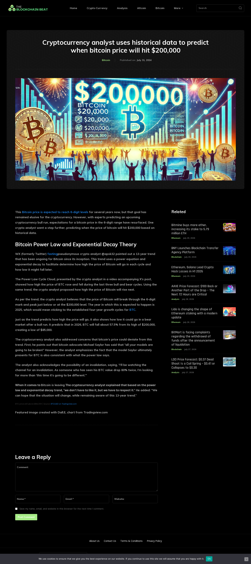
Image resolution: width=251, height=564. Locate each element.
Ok (209, 558)
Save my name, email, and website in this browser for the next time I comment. (61, 508)
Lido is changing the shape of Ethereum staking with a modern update (194, 313)
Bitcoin (106, 60)
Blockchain (176, 257)
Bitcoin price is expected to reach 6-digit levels (55, 212)
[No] (246, 559)
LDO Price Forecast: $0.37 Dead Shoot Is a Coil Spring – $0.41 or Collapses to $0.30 (193, 363)
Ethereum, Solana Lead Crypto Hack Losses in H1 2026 (192, 269)
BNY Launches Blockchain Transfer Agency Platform (195, 250)
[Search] (240, 8)
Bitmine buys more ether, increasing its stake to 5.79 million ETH (190, 229)
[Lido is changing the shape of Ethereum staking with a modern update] (229, 311)
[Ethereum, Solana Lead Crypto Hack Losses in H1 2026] (229, 269)
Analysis (175, 299)
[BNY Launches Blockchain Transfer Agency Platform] (229, 250)
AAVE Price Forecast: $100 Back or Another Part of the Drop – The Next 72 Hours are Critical (194, 290)
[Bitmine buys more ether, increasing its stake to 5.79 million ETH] (229, 227)
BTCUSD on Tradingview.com (64, 404)
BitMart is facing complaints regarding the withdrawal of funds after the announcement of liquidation (193, 338)
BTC (132, 309)
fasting (52, 254)
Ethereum (175, 238)
